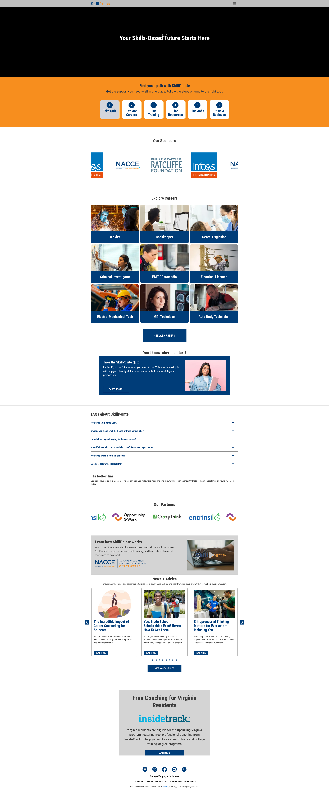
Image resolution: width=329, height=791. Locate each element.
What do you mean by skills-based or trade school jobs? (117, 431)
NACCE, (166, 786)
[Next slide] (242, 622)
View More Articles (164, 668)
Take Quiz (109, 111)
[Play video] (210, 555)
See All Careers (164, 335)
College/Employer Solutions (164, 776)
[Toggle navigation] (234, 3)
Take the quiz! (116, 389)
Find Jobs (197, 111)
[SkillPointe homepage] (101, 3)
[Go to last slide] (87, 622)
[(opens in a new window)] (161, 165)
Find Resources (175, 113)
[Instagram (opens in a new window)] (174, 769)
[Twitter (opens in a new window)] (155, 769)
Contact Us (138, 781)
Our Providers (161, 781)
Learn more (164, 753)
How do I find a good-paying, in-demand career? (113, 439)
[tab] (152, 660)
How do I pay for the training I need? (108, 455)
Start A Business (219, 113)
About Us (149, 781)
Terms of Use (190, 781)
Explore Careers (131, 113)
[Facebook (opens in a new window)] (164, 769)
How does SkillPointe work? (104, 422)
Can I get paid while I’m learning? (106, 464)
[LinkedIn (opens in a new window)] (184, 769)
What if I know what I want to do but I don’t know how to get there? (122, 447)
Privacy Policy (176, 781)
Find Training (153, 113)
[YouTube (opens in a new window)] (145, 769)
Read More (101, 653)
